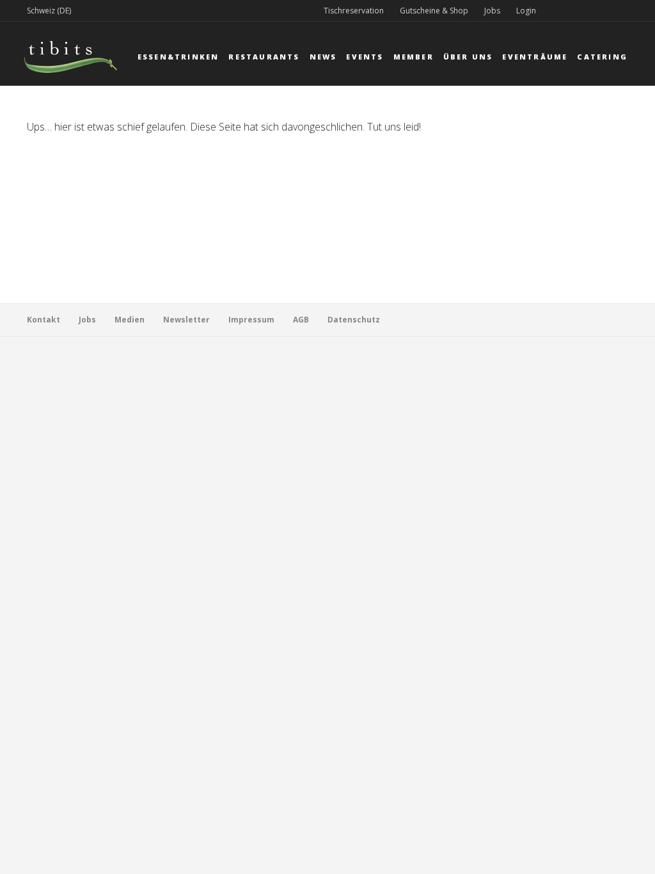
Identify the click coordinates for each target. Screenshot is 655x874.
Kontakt (43, 319)
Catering (602, 56)
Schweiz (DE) (49, 10)
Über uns (468, 56)
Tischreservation (354, 10)
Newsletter (186, 319)
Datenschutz (354, 319)
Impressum (251, 319)
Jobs (492, 10)
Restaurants (263, 56)
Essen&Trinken (178, 56)
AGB (301, 319)
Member (413, 56)
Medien (129, 319)
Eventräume (534, 56)
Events (364, 56)
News (323, 56)
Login (526, 10)
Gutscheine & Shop (434, 10)
